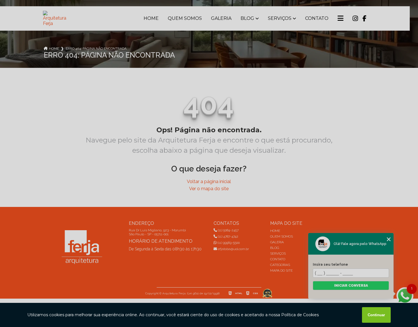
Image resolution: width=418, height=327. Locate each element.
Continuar (376, 315)
